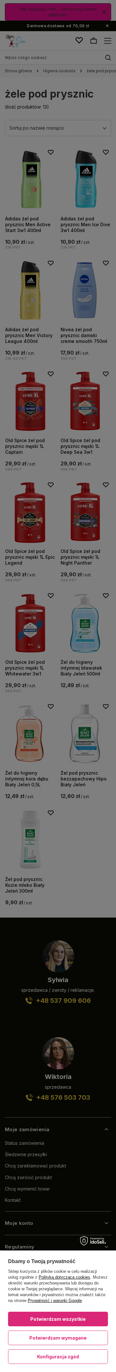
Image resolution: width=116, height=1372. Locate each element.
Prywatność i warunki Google (55, 1300)
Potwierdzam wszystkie (58, 1319)
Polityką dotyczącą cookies (64, 1277)
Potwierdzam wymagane (58, 1338)
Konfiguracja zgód (58, 1356)
